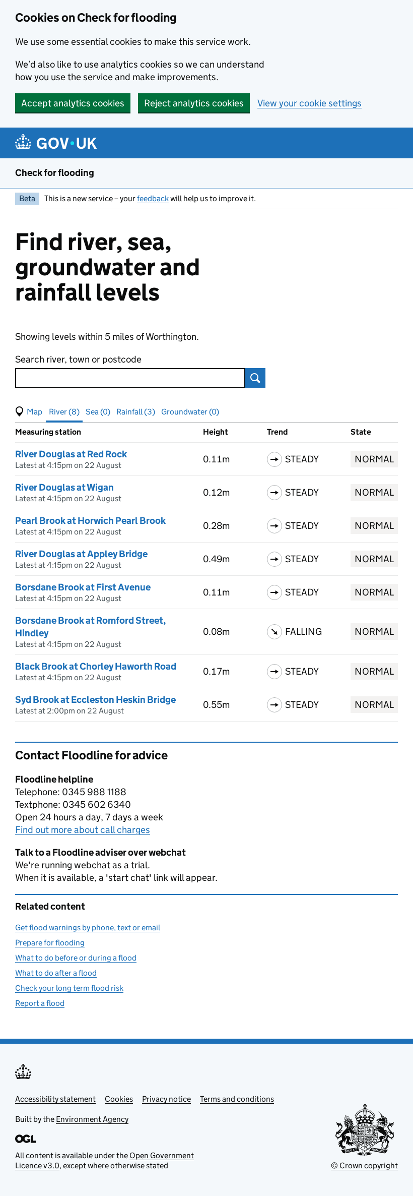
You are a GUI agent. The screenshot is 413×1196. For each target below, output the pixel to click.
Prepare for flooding (50, 942)
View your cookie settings (309, 103)
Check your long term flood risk (69, 988)
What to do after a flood (56, 973)
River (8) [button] (64, 411)
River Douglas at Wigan (64, 487)
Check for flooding (54, 172)
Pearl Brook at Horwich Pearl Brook (90, 520)
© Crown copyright (364, 1165)
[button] (28, 412)
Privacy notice (166, 1099)
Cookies (119, 1099)
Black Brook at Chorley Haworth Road (95, 666)
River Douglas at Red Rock (71, 454)
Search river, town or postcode (78, 359)
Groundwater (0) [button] (190, 411)
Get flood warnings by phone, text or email (87, 927)
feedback (153, 198)
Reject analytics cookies (194, 103)
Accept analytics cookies (72, 103)
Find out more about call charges (82, 829)
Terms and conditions (237, 1099)
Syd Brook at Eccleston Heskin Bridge (95, 699)
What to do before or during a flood (75, 958)
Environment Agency (92, 1119)
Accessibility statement (55, 1099)
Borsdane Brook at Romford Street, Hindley (90, 627)
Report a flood (39, 1003)
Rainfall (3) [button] (135, 411)
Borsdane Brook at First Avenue (83, 587)
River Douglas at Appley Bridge (81, 554)
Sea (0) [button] (98, 411)
